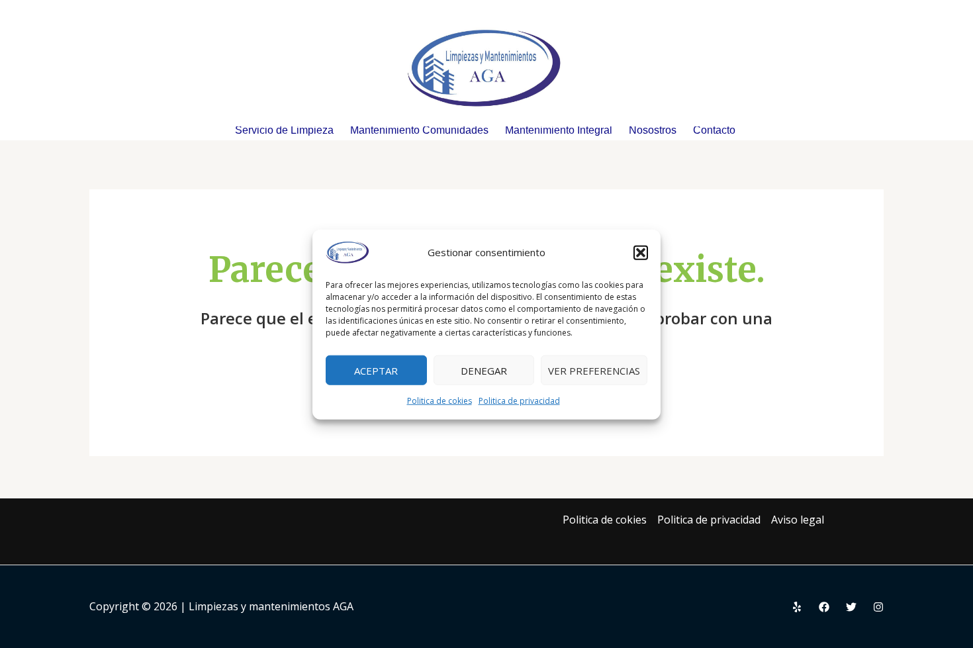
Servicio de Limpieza (284, 130)
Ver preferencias (594, 370)
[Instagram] (878, 607)
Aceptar (376, 370)
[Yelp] (797, 607)
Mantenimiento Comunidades (419, 130)
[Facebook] (824, 607)
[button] (640, 252)
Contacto (714, 130)
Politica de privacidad (519, 400)
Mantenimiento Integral (558, 130)
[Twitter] (851, 607)
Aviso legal (797, 519)
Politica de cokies (439, 400)
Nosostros (652, 130)
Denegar (484, 370)
